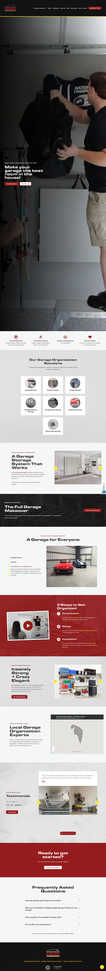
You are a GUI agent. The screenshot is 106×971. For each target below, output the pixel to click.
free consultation (74, 617)
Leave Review (12, 812)
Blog (80, 8)
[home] (10, 8)
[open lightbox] (28, 626)
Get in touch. (70, 933)
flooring (93, 643)
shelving (87, 643)
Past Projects (74, 8)
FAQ (68, 8)
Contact (85, 8)
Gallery (50, 8)
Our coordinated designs (19, 472)
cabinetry (65, 645)
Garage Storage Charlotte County (51, 961)
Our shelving (15, 685)
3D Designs (56, 8)
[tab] (15, 557)
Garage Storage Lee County (32, 961)
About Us (62, 8)
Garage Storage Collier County (72, 961)
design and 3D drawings (86, 630)
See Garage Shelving (19, 697)
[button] (40, 8)
